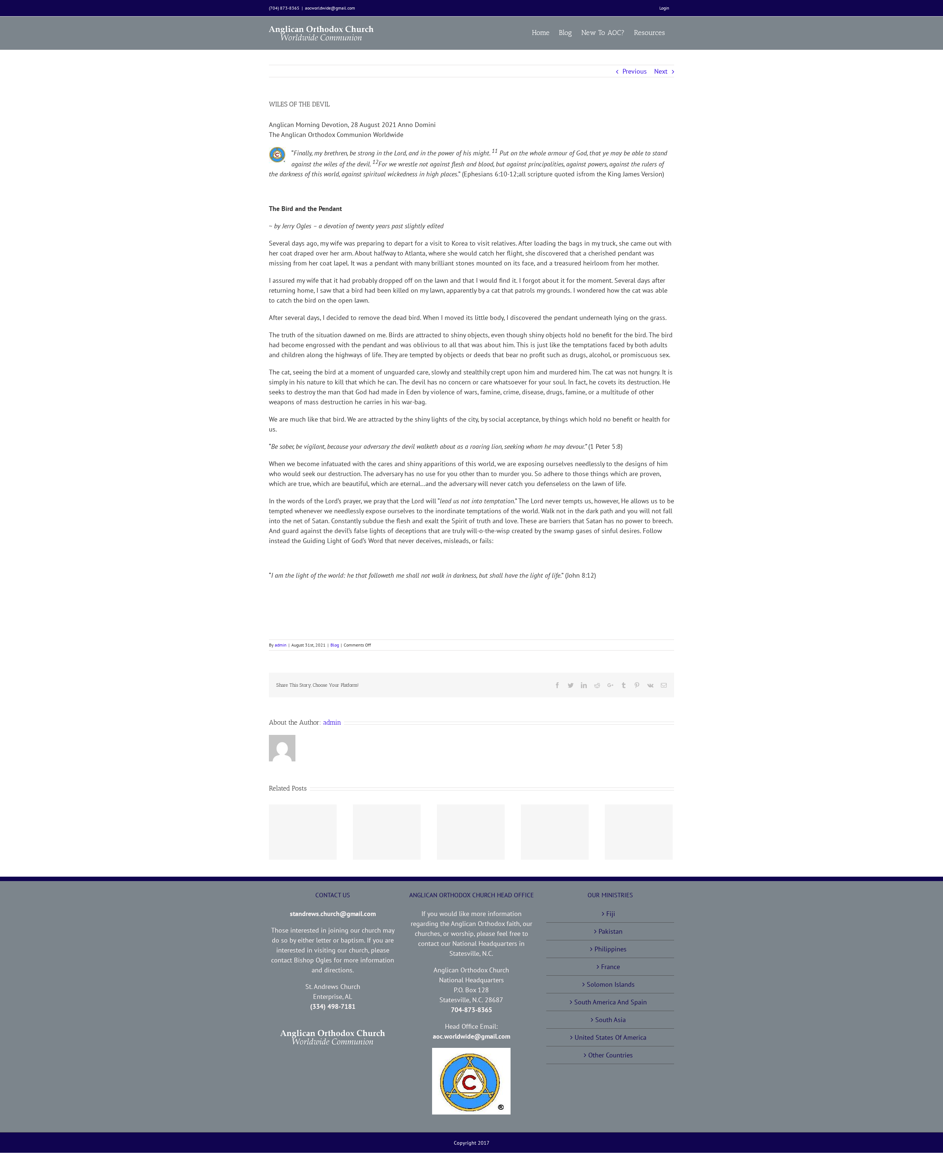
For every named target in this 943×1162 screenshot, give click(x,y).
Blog (334, 645)
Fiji (610, 913)
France (610, 966)
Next (660, 71)
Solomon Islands (611, 984)
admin (281, 645)
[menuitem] (664, 8)
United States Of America (610, 1037)
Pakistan (611, 931)
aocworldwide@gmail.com (330, 8)
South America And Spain (610, 1002)
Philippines (611, 949)
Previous (635, 71)
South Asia (610, 1019)
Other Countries (610, 1055)
